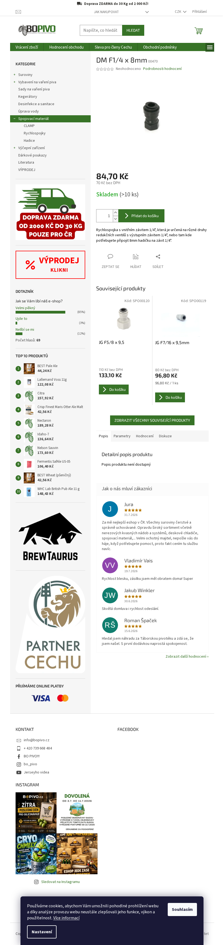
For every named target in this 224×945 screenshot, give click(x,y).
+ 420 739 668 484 (38, 748)
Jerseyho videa (36, 772)
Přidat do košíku (145, 215)
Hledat (133, 30)
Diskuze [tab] (165, 436)
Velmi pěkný (25, 308)
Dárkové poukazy (32, 155)
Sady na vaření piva (34, 89)
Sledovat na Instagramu (60, 882)
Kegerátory (27, 96)
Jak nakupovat (106, 12)
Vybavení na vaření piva (37, 82)
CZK (178, 11)
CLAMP (29, 126)
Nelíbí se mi (25, 329)
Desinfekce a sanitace (36, 104)
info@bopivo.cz (36, 740)
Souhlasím (182, 909)
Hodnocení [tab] (145, 436)
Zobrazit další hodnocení (186, 656)
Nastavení (42, 932)
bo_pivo (30, 764)
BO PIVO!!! (32, 756)
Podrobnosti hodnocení (162, 69)
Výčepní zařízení (31, 148)
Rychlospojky (35, 133)
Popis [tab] (103, 436)
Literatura (26, 162)
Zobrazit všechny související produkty (152, 420)
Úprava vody (28, 111)
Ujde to (21, 318)
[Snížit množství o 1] (115, 219)
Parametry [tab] (122, 436)
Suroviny (25, 75)
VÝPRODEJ (26, 170)
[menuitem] (26, 47)
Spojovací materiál (33, 119)
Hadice (29, 140)
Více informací (66, 918)
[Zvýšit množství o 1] (115, 212)
